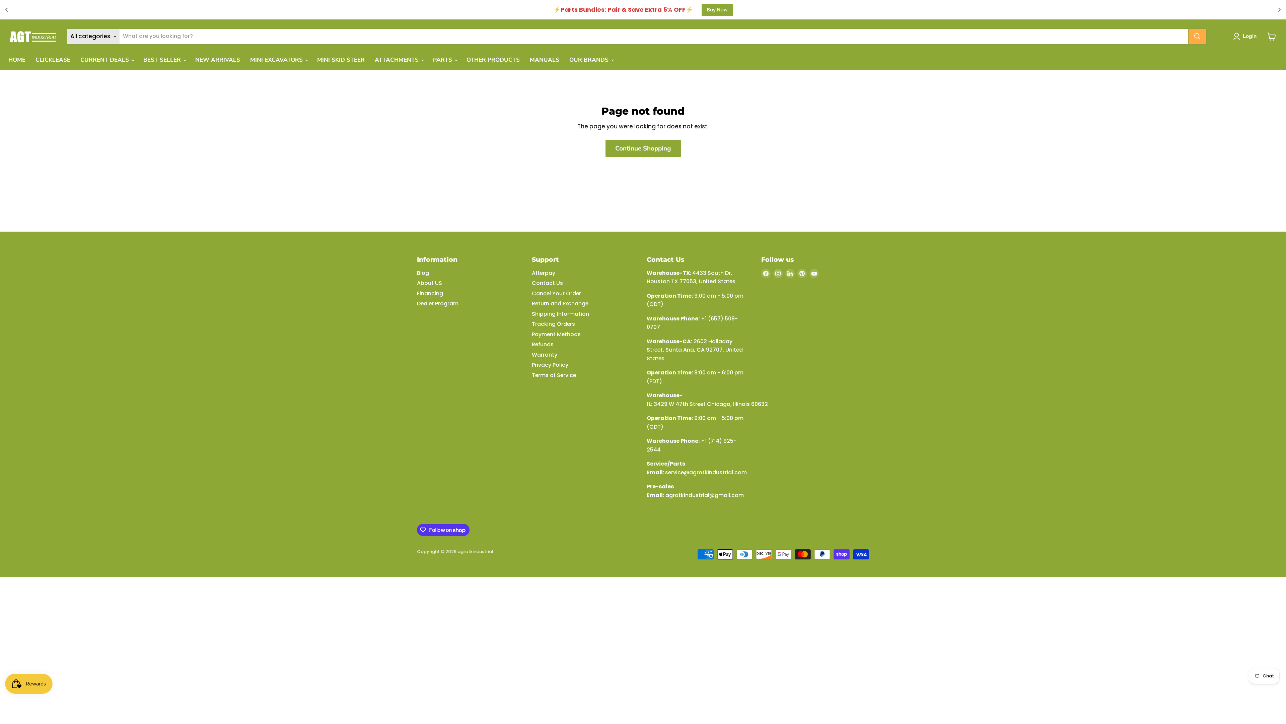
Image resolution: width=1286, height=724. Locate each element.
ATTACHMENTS (397, 60)
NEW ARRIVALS (217, 60)
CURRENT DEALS (105, 60)
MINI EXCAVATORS (277, 60)
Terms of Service (554, 375)
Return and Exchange (560, 303)
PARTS (443, 60)
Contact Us (547, 283)
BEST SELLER (163, 60)
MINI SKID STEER (341, 60)
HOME (16, 60)
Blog (423, 273)
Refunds (543, 344)
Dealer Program (437, 303)
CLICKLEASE (52, 60)
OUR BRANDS (589, 60)
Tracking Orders (553, 324)
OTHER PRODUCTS (493, 60)
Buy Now (717, 9)
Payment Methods (556, 334)
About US (429, 283)
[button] (1246, 37)
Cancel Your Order (556, 293)
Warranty (544, 355)
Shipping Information (560, 314)
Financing (430, 293)
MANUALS (544, 60)
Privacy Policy (550, 365)
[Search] (1197, 36)
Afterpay (543, 273)
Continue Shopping (643, 148)
